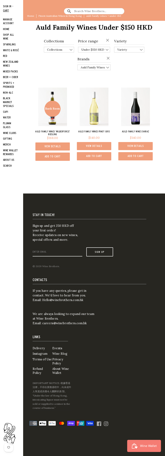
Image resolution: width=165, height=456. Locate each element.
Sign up (100, 251)
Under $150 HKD (92, 49)
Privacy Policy (57, 361)
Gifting (7, 138)
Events (57, 348)
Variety (120, 41)
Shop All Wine (8, 36)
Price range (88, 41)
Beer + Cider (10, 77)
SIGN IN (7, 6)
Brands (83, 59)
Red (5, 56)
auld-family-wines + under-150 (103, 15)
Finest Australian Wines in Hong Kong (60, 15)
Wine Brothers (50, 266)
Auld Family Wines (93, 67)
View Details (52, 146)
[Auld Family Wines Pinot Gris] (94, 107)
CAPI (5, 111)
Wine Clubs (9, 133)
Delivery (39, 348)
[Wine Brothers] (10, 433)
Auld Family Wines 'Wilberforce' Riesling (52, 133)
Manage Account (8, 21)
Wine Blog (59, 354)
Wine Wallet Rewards (10, 152)
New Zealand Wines (11, 63)
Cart (6, 10)
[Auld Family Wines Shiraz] (135, 107)
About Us (8, 159)
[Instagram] (106, 423)
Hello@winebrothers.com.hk (63, 300)
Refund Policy (38, 371)
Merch (7, 144)
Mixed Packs (10, 71)
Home (30, 15)
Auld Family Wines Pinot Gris (94, 131)
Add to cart (53, 156)
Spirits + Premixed (8, 84)
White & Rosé (11, 50)
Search (7, 165)
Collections (54, 41)
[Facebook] (99, 423)
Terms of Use (42, 359)
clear (108, 41)
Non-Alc (8, 92)
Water (7, 117)
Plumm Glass (7, 125)
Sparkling (9, 44)
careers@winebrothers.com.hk (64, 323)
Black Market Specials (8, 102)
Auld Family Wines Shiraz (135, 131)
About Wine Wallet (60, 371)
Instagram (40, 354)
